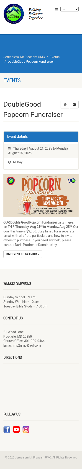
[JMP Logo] (27, 13)
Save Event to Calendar (21, 254)
